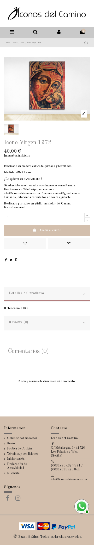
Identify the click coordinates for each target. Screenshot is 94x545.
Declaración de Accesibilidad (17, 466)
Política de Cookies (19, 448)
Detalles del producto (26, 293)
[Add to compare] (69, 243)
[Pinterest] (16, 260)
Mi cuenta (13, 473)
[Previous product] (85, 43)
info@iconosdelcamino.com (69, 479)
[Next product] (87, 43)
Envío (11, 443)
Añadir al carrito (50, 230)
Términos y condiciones (22, 453)
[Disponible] (81, 506)
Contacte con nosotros (22, 438)
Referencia (12, 308)
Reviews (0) (18, 322)
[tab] (47, 294)
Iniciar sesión (16, 458)
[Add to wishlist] (25, 243)
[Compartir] (6, 260)
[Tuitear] (10, 260)
